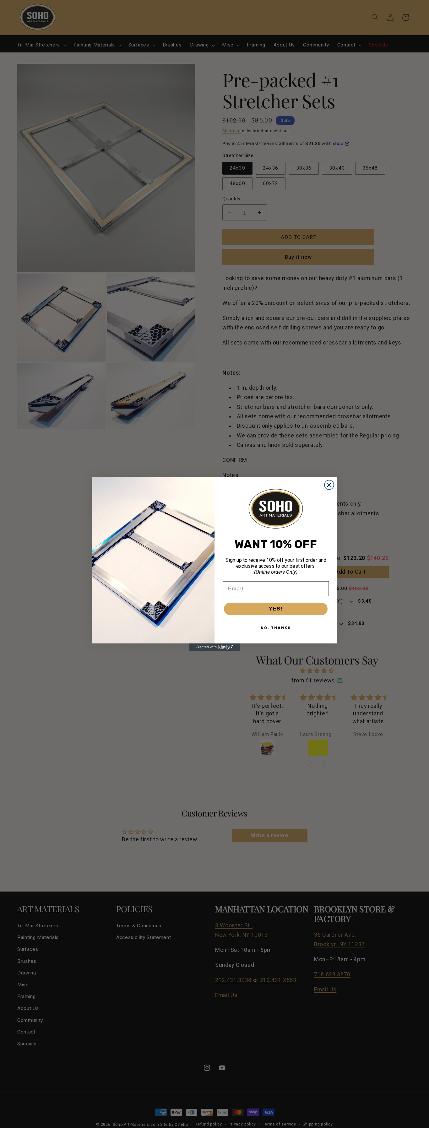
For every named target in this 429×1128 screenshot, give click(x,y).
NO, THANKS (276, 628)
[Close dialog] (329, 485)
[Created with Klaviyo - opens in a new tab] (214, 647)
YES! (276, 609)
